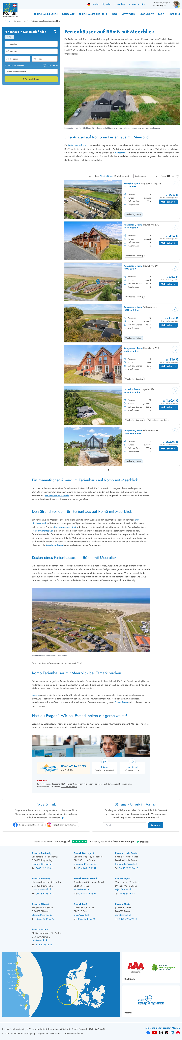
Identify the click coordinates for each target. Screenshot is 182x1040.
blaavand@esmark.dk (42, 915)
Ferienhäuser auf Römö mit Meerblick (45, 21)
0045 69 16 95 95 (73, 766)
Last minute (147, 14)
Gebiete (13, 51)
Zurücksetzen (52, 65)
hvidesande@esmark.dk (126, 864)
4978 (8, 37)
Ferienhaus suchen (46, 14)
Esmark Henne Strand (85, 878)
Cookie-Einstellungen (73, 1033)
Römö (25, 21)
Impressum (43, 1033)
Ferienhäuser (31, 79)
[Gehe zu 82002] (122, 323)
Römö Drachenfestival (42, 530)
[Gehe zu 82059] (122, 364)
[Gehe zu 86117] (122, 199)
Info (114, 14)
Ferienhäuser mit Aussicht (57, 495)
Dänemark (68, 14)
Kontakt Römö (121, 702)
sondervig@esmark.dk (42, 864)
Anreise (13, 44)
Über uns (174, 14)
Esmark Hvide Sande (126, 853)
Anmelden (156, 825)
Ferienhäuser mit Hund (93, 14)
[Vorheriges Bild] (67, 199)
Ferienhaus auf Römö (78, 145)
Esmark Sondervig (41, 853)
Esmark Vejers (122, 878)
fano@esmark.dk (81, 915)
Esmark (35, 695)
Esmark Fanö (80, 904)
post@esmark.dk (39, 940)
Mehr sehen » (169, 202)
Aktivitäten (128, 14)
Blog (161, 14)
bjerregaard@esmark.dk (85, 864)
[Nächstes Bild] (118, 199)
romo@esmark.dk (123, 915)
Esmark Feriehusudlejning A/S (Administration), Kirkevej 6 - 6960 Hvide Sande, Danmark (44, 1029)
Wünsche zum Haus (16, 65)
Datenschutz (55, 1033)
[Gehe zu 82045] (122, 446)
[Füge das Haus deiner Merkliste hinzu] (175, 185)
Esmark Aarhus (40, 929)
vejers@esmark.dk (123, 889)
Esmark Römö (122, 904)
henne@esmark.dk (82, 889)
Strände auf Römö (54, 545)
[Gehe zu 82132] (122, 241)
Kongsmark (120, 152)
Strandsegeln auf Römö (65, 527)
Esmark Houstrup (41, 878)
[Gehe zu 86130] (122, 405)
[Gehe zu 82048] (122, 282)
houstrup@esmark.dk (41, 889)
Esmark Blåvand (40, 904)
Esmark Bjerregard (84, 853)
